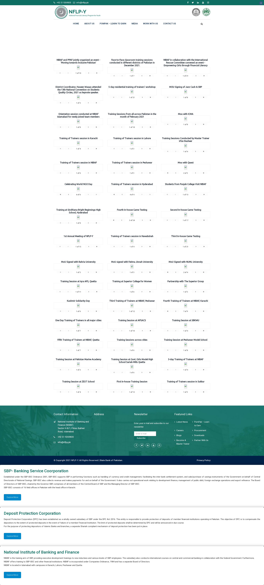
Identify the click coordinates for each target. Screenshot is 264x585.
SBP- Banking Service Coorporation (36, 470)
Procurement (200, 430)
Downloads (199, 435)
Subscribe (141, 438)
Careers (180, 430)
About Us (89, 23)
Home (76, 23)
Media (135, 23)
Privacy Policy (203, 460)
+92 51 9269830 (64, 2)
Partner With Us (201, 440)
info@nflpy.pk (82, 2)
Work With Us (150, 23)
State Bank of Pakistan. (111, 460)
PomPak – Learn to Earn (113, 23)
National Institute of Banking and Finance (41, 552)
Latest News (182, 422)
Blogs (179, 435)
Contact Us (169, 23)
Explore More (12, 497)
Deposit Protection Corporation (32, 513)
